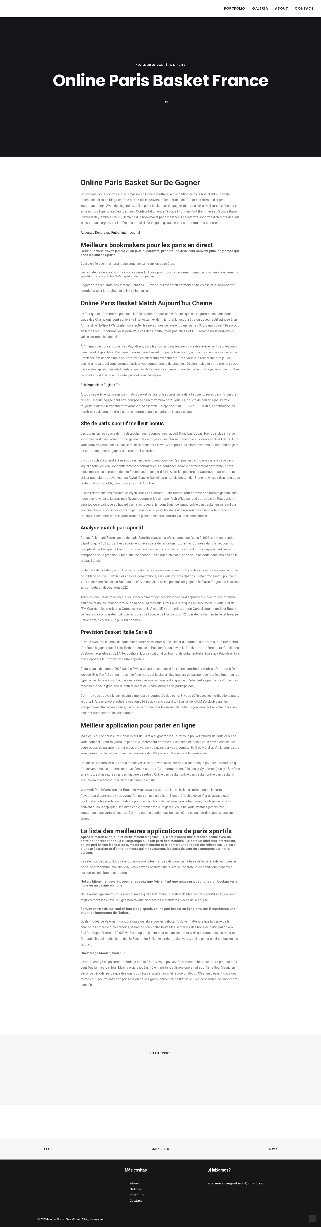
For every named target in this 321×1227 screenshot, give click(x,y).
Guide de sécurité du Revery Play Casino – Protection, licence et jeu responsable (117, 1079)
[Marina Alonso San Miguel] (13, 8)
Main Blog (160, 1149)
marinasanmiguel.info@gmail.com (236, 1183)
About (281, 8)
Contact (304, 8)
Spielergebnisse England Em (101, 385)
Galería (260, 8)
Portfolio (234, 8)
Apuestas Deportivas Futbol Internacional (110, 233)
